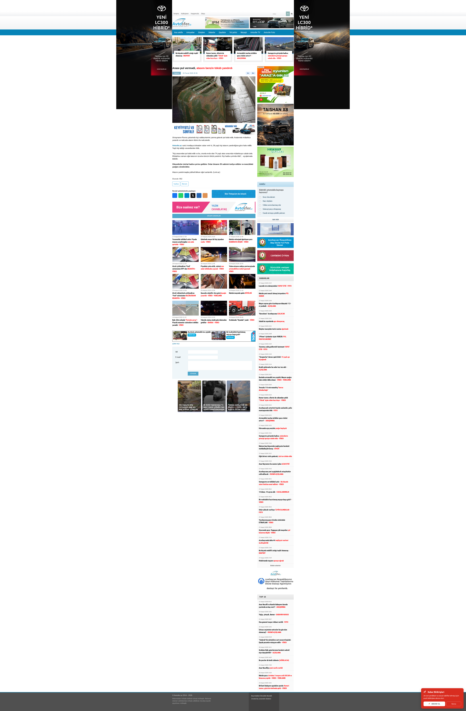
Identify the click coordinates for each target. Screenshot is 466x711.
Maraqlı (244, 33)
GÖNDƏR (193, 373)
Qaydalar (222, 32)
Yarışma (176, 14)
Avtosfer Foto (269, 32)
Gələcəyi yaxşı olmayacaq (272, 209)
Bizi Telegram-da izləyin (235, 194)
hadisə (176, 184)
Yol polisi (233, 32)
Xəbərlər (211, 32)
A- (248, 73)
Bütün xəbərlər (275, 565)
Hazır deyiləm (267, 201)
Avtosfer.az (177, 145)
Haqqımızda (195, 14)
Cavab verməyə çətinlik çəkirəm (274, 213)
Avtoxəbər (190, 33)
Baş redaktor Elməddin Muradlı (261, 696)
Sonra (453, 704)
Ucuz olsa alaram (269, 197)
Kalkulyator (185, 14)
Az (288, 14)
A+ (253, 73)
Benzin (184, 184)
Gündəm (201, 33)
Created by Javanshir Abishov (261, 699)
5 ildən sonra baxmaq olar (272, 205)
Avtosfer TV (255, 32)
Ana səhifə (178, 32)
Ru (292, 14)
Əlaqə (203, 14)
